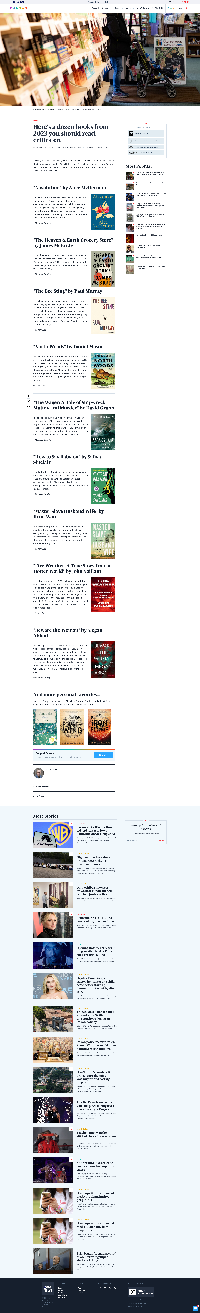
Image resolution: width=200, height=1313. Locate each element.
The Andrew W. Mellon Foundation (139, 1300)
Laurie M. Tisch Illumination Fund (138, 1303)
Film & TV (159, 8)
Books (117, 8)
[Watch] (53, 835)
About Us (81, 1288)
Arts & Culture (143, 8)
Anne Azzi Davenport (57, 147)
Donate (171, 8)
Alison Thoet (75, 147)
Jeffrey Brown (41, 147)
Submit (161, 840)
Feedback (81, 1290)
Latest (60, 1288)
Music (128, 8)
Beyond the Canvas (100, 8)
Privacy (80, 1293)
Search (181, 8)
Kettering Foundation (135, 1306)
